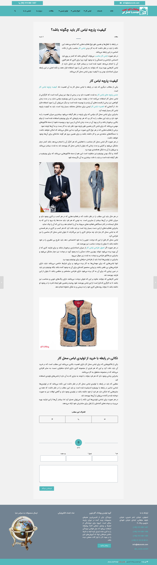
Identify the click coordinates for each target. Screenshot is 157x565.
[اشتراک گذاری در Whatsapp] (78, 419)
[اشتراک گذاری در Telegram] (105, 419)
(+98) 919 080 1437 (140, 527)
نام (116, 453)
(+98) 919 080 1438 (140, 531)
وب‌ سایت (63, 454)
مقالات (116, 37)
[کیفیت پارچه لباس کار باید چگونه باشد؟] (49, 53)
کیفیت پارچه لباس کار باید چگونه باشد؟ (78, 30)
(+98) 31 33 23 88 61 (140, 540)
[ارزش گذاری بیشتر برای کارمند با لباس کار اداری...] (155, 282)
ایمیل (90, 453)
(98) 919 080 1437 (27, 3)
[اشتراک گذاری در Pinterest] (52, 419)
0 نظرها (41, 37)
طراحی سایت (121, 562)
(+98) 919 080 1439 (140, 536)
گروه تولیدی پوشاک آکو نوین (133, 562)
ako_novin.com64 (141, 549)
